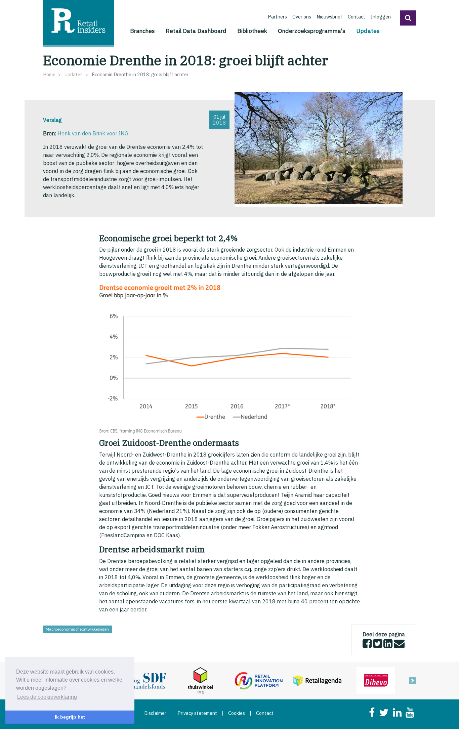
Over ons (301, 16)
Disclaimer (155, 713)
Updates (368, 31)
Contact (356, 16)
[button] (408, 18)
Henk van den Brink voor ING (92, 133)
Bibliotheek (252, 31)
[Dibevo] (375, 680)
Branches (142, 31)
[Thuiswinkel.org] (200, 680)
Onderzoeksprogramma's (311, 31)
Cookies (236, 713)
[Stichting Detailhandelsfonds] (142, 680)
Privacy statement (197, 713)
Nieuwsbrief (329, 16)
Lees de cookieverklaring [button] (47, 697)
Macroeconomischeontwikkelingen (77, 629)
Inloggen (381, 16)
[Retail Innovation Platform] (259, 680)
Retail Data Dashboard (196, 31)
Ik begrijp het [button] (70, 717)
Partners (277, 16)
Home (49, 74)
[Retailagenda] (317, 680)
